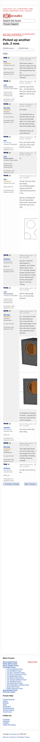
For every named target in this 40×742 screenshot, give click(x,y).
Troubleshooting (8, 708)
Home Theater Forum (10, 665)
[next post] (5, 57)
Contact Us (13, 737)
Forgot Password (9, 699)
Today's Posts (32, 662)
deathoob (7, 259)
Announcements (8, 710)
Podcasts (28, 10)
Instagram (6, 721)
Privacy (27, 737)
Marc (5, 61)
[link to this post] (9, 57)
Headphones (14, 10)
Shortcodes (7, 706)
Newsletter (21, 737)
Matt (5, 140)
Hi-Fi (14, 8)
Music (22, 10)
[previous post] (5, 81)
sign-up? (11, 48)
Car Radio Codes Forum (15, 678)
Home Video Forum (10, 664)
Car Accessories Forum (15, 669)
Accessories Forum (10, 690)
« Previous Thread (11, 484)
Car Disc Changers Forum (16, 672)
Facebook (6, 719)
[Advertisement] (20, 571)
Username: (8, 48)
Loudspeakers (22, 8)
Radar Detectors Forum (15, 688)
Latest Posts (7, 8)
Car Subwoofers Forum (15, 683)
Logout (5, 701)
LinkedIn (6, 723)
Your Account (7, 712)
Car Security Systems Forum (16, 679)
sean (5, 85)
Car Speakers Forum (14, 681)
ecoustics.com (14, 734)
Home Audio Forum (10, 662)
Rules (5, 705)
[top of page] (4, 57)
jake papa (7, 108)
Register (6, 703)
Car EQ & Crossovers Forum (16, 674)
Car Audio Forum (9, 667)
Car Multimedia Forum (14, 676)
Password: (23, 48)
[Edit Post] (35, 58)
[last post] (6, 57)
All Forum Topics (9, 692)
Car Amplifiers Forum (14, 671)
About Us (5, 737)
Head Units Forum (13, 686)
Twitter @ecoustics (9, 725)
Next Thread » (30, 484)
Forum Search (11, 24)
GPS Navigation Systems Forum (18, 685)
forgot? (26, 48)
